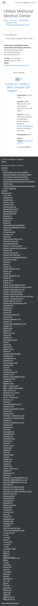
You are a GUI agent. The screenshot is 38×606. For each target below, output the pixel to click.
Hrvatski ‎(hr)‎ (7, 338)
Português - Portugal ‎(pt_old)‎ (13, 418)
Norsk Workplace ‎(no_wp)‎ (12, 404)
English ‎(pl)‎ (7, 278)
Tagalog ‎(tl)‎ (7, 450)
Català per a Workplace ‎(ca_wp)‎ (14, 227)
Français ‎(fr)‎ (7, 322)
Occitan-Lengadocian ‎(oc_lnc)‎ (13, 409)
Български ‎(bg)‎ (8, 498)
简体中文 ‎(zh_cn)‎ (9, 599)
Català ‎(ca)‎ (7, 223)
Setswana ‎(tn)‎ (8, 427)
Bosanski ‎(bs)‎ (8, 218)
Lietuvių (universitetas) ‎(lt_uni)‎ (14, 377)
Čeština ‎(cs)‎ (7, 230)
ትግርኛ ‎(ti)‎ (6, 551)
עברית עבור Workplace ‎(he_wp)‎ (14, 530)
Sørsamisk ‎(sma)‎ (9, 439)
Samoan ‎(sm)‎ (7, 425)
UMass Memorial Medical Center (17, 25)
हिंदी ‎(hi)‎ (5, 560)
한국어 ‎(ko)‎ (7, 592)
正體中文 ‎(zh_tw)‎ (9, 597)
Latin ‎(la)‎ (6, 367)
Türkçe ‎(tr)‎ (7, 464)
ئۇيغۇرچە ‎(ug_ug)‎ (9, 533)
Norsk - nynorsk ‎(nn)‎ (10, 397)
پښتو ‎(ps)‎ (6, 540)
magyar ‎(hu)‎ (7, 381)
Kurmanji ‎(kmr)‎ (8, 365)
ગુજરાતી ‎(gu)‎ (7, 567)
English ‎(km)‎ (7, 271)
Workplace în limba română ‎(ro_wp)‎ (15, 478)
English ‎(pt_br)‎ (7, 193)
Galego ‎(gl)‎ (7, 331)
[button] (21, 79)
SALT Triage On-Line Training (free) (16, 179)
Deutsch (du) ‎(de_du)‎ (10, 253)
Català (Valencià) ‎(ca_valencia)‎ (14, 225)
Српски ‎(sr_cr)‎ (8, 512)
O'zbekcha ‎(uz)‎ (8, 406)
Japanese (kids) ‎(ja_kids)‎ (12, 354)
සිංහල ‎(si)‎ (6, 581)
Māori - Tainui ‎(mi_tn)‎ (10, 386)
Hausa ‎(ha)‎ (7, 335)
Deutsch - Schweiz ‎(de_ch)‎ (12, 246)
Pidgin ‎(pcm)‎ (7, 411)
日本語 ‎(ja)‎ (6, 595)
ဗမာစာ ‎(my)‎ (7, 588)
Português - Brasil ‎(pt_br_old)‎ (13, 416)
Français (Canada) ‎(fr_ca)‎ (12, 319)
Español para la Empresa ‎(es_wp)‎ (15, 303)
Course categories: (10, 35)
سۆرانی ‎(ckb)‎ (7, 542)
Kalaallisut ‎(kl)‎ (8, 356)
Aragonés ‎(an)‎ (8, 200)
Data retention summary (10, 603)
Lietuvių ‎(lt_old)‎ (8, 374)
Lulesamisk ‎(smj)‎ (9, 379)
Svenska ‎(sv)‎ (7, 448)
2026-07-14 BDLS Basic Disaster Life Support (18, 87)
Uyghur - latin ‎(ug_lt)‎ (10, 468)
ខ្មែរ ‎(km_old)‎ (7, 590)
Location (5, 168)
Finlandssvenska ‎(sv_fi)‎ (11, 315)
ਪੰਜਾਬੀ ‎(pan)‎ (7, 565)
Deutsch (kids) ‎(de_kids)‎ (11, 255)
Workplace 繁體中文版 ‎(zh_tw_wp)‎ (15, 482)
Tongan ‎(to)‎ (7, 461)
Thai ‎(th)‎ (6, 457)
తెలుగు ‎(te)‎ (6, 574)
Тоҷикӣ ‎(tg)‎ (7, 517)
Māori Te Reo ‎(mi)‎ (9, 390)
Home (6, 20)
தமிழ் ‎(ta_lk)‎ (7, 572)
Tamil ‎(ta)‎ (6, 452)
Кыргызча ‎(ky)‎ (8, 501)
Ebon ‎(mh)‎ (6, 262)
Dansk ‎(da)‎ (7, 237)
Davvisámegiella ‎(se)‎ (10, 244)
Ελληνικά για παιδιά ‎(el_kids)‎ (13, 487)
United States (24, 20)
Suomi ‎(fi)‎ (6, 443)
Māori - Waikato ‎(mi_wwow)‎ (13, 388)
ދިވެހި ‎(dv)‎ (6, 546)
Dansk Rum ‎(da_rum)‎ (10, 241)
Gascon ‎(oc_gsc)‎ (9, 333)
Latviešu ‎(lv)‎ (7, 370)
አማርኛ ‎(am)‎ (7, 195)
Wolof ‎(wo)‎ (7, 475)
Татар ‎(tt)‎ (6, 514)
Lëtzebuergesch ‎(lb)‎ (10, 372)
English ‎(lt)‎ (7, 273)
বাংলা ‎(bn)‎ (6, 562)
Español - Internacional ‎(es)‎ (13, 294)
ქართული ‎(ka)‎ (8, 521)
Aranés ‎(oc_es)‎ (8, 202)
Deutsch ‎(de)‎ (7, 250)
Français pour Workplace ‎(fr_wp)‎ (14, 324)
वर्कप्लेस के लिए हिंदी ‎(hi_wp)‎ (11, 558)
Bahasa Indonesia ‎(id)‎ (10, 209)
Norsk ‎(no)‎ (7, 402)
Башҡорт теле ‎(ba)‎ (10, 494)
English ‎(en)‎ (7, 266)
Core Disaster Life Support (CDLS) (15, 177)
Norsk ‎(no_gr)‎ (8, 400)
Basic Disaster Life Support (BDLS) (15, 172)
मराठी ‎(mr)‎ (6, 556)
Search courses (19, 72)
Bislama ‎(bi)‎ (7, 216)
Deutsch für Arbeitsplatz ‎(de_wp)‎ (15, 257)
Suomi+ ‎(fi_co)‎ (8, 445)
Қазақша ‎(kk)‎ (7, 503)
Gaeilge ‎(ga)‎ (7, 326)
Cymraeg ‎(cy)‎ (8, 234)
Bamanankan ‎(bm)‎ (9, 214)
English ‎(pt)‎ (7, 282)
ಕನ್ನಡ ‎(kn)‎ (6, 576)
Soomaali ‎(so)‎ (8, 436)
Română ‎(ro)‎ (7, 420)
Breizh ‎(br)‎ (7, 221)
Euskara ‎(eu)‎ (7, 308)
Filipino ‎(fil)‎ (7, 312)
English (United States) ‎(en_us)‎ (14, 285)
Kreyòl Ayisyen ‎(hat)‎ (10, 363)
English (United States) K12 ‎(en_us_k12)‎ (17, 287)
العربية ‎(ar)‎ (6, 537)
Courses (13, 20)
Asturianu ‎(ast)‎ (8, 204)
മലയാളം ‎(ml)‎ (8, 579)
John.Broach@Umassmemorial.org (16, 65)
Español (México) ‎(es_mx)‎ (12, 301)
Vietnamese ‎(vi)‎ (8, 473)
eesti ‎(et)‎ (6, 264)
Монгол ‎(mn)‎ (7, 507)
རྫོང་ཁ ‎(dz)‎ (6, 585)
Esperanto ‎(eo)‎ (8, 305)
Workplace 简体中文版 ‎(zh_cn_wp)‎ (15, 480)
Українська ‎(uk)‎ (8, 519)
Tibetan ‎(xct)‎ (7, 459)
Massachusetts (11, 23)
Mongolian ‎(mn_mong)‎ (11, 393)
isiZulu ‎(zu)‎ (7, 344)
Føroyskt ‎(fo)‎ (7, 317)
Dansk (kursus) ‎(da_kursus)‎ (13, 239)
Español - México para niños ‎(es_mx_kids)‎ (18, 296)
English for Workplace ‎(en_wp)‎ (14, 289)
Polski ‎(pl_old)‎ (8, 413)
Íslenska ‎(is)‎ (7, 347)
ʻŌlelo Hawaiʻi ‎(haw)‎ (10, 340)
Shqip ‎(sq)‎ (6, 429)
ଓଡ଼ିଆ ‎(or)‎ (6, 569)
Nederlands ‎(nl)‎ (8, 395)
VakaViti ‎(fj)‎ (7, 471)
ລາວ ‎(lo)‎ (6, 583)
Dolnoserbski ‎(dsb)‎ (10, 260)
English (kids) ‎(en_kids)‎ (11, 269)
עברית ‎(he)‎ (6, 526)
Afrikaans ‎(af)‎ (8, 198)
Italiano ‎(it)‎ (7, 351)
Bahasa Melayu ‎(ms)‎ (10, 211)
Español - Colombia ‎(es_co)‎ (13, 292)
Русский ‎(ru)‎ (7, 510)
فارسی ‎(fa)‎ (6, 544)
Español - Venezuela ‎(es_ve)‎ (13, 299)
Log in (34, 2)
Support (4, 191)
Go (18, 79)
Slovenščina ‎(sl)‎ (8, 434)
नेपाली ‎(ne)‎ (6, 553)
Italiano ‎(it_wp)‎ (8, 349)
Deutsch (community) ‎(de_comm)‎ (15, 248)
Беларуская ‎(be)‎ (9, 496)
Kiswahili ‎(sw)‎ (8, 360)
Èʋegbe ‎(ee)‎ (7, 310)
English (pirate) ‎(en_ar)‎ (11, 276)
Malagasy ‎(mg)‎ (8, 383)
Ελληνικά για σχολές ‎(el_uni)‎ (13, 489)
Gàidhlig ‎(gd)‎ (7, 328)
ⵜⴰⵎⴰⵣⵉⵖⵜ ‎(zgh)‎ (9, 549)
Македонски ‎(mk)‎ (9, 505)
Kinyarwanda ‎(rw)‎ (9, 358)
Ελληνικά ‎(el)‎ (8, 484)
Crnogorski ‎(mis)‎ (9, 232)
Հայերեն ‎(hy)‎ (8, 523)
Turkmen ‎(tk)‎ (7, 466)
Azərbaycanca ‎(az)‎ (9, 207)
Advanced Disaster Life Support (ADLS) (17, 175)
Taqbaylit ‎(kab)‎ (8, 455)
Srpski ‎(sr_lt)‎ (7, 441)
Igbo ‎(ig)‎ (6, 342)
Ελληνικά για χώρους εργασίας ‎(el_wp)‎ (17, 491)
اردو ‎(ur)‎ (6, 535)
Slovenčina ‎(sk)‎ (8, 432)
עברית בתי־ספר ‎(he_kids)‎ (11, 528)
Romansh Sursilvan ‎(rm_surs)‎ (13, 423)
